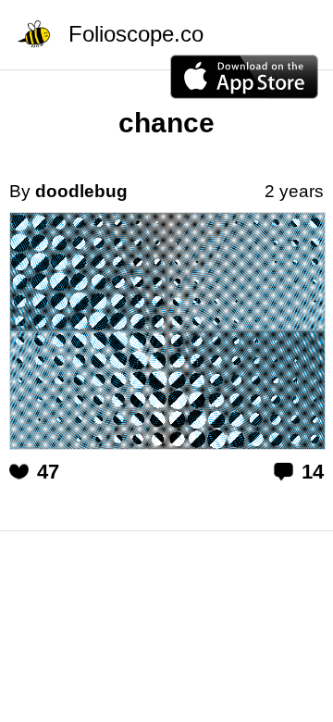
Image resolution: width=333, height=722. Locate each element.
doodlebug (81, 191)
